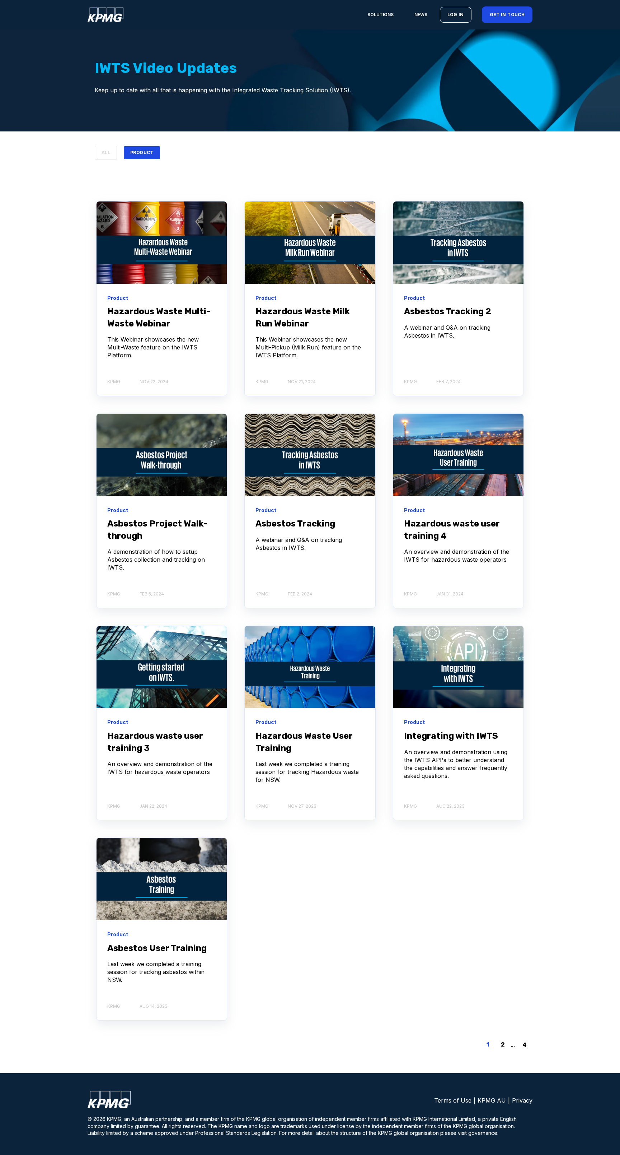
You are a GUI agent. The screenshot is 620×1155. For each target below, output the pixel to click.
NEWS (420, 14)
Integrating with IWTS (451, 736)
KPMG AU (492, 1100)
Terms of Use (452, 1100)
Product (142, 152)
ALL (106, 152)
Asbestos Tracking (295, 524)
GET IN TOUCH (507, 14)
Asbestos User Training (157, 948)
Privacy (522, 1100)
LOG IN (455, 14)
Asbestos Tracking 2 (447, 311)
